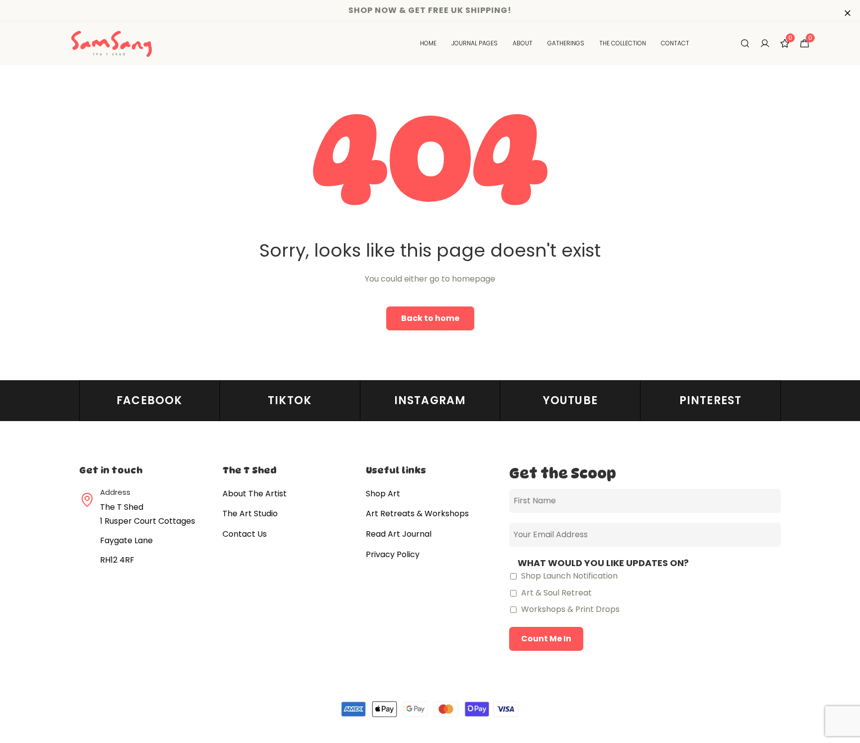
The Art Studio (250, 513)
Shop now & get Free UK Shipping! (430, 10)
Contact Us (244, 534)
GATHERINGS (565, 43)
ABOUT (523, 43)
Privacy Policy (393, 554)
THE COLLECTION (622, 43)
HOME (428, 43)
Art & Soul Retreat (555, 592)
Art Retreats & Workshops (417, 513)
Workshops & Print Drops (569, 609)
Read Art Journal (398, 534)
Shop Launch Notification (568, 576)
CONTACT (675, 43)
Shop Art (383, 493)
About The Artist (254, 493)
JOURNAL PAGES (474, 43)
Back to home (430, 318)
